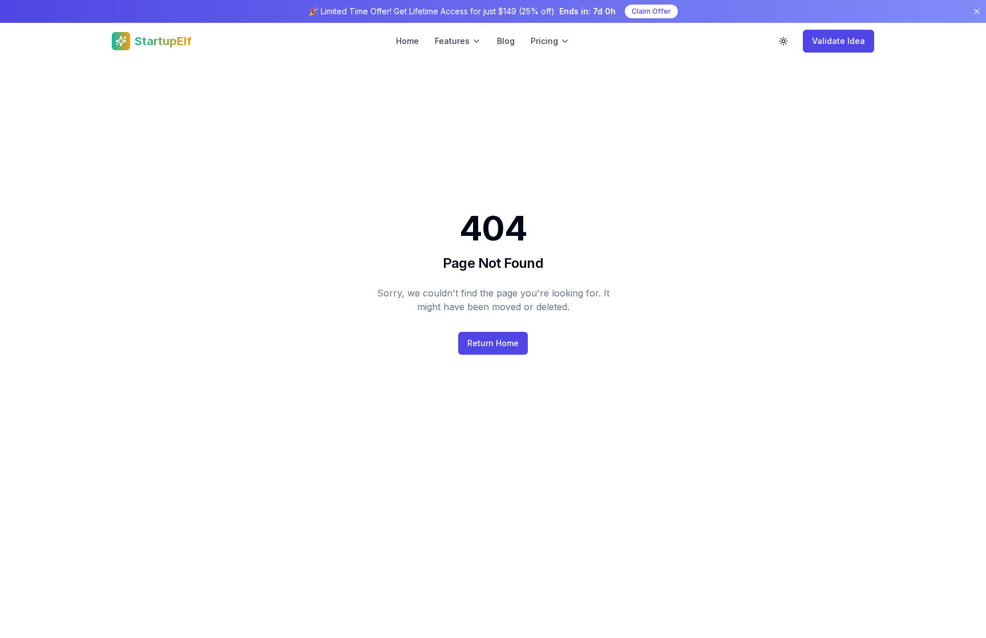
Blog (506, 41)
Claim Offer (651, 11)
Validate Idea (838, 41)
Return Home (493, 343)
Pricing (544, 41)
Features (452, 41)
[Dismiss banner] (976, 11)
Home (407, 41)
